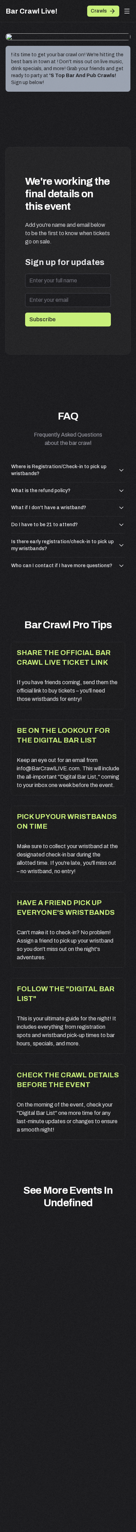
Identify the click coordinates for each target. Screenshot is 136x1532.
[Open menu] (127, 11)
